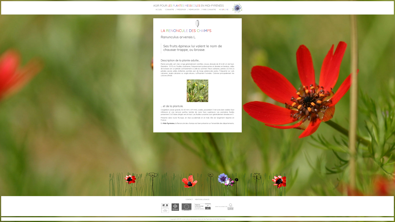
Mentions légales (202, 199)
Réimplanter (194, 10)
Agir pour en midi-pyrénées (188, 5)
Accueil (159, 10)
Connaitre (169, 10)
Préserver (181, 10)
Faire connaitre (209, 10)
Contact (189, 199)
